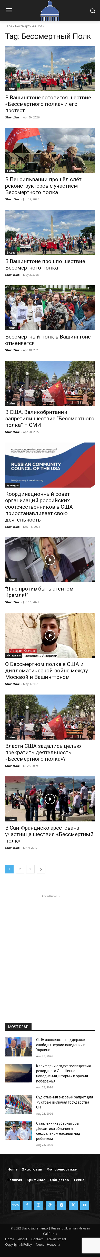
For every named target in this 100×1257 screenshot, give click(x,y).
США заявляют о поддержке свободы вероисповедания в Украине (60, 1045)
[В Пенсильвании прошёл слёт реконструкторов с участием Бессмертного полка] (50, 150)
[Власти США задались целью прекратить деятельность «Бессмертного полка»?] (50, 717)
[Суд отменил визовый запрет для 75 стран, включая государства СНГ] (18, 1104)
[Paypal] (50, 1205)
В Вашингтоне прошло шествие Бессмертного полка (45, 264)
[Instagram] (38, 1205)
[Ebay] (15, 1205)
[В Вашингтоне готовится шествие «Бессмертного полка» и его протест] (50, 68)
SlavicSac (12, 117)
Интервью (14, 655)
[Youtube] (84, 1205)
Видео (11, 252)
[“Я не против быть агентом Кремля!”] (50, 559)
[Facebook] (27, 1205)
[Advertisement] (50, 949)
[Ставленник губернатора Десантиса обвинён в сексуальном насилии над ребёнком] (18, 1130)
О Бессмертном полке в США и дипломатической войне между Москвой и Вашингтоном (46, 670)
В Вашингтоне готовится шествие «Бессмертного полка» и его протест (48, 104)
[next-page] (41, 869)
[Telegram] (61, 1205)
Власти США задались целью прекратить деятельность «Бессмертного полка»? (43, 752)
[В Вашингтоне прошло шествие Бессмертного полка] (50, 232)
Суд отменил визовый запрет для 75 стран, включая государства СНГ (64, 1102)
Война (11, 89)
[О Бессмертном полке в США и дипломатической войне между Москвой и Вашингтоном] (50, 635)
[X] (73, 1205)
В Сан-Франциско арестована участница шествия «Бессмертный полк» (49, 834)
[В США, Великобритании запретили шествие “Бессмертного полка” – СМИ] (50, 383)
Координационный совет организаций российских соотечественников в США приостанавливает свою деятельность (39, 507)
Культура (13, 485)
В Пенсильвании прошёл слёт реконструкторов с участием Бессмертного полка (43, 185)
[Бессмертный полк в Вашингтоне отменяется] (50, 307)
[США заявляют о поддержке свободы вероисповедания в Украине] (18, 1046)
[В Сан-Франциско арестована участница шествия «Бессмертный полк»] (50, 798)
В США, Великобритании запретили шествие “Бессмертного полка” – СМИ (49, 418)
